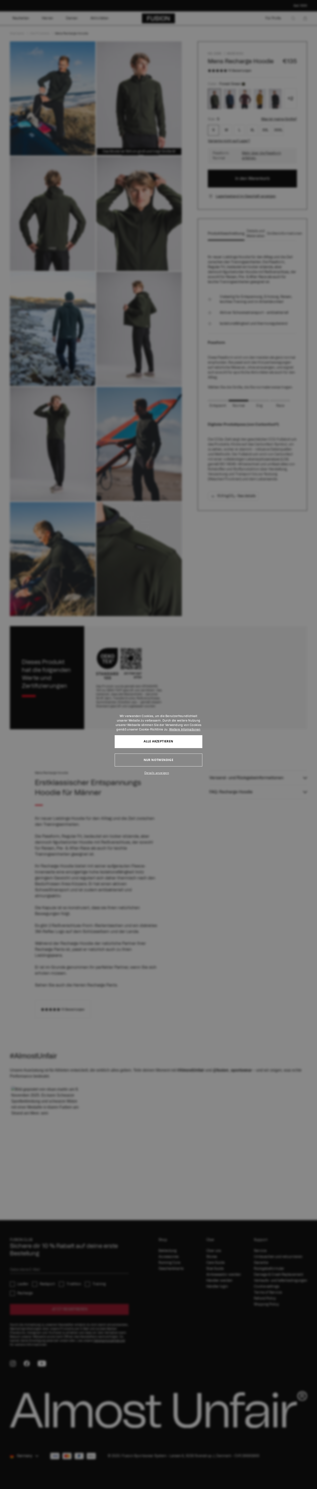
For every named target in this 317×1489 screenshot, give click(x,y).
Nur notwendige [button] (159, 760)
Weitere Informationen (184, 729)
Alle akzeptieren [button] (158, 741)
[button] (158, 773)
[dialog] (158, 744)
